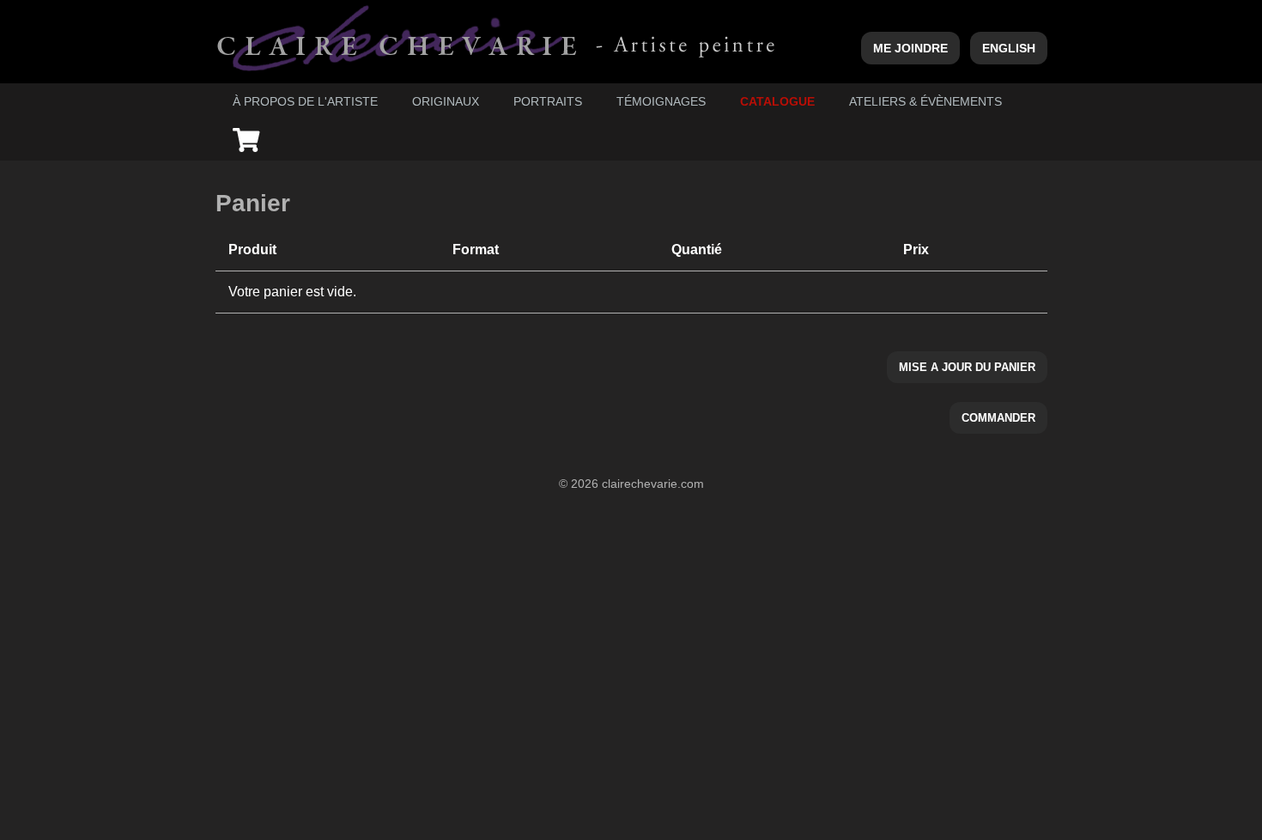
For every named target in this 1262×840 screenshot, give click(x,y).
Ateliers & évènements (925, 101)
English (1008, 48)
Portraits (547, 101)
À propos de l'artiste (305, 101)
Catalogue (777, 101)
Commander (998, 417)
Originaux (445, 101)
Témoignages (661, 101)
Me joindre (910, 48)
